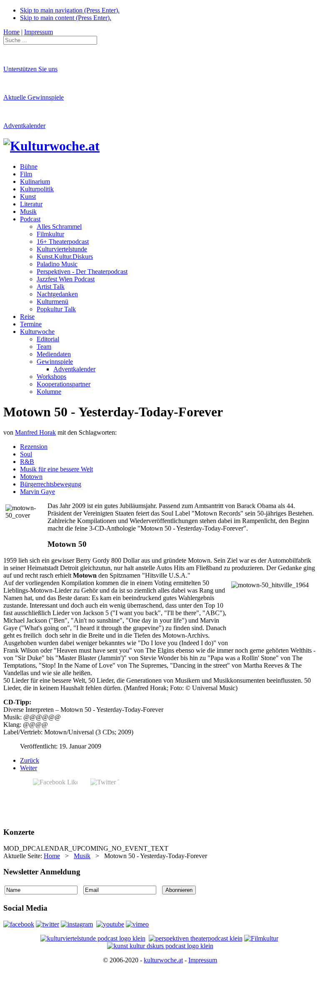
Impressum (202, 960)
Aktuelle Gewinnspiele (33, 97)
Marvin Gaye (37, 491)
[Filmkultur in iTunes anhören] (261, 938)
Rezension (34, 446)
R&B (27, 461)
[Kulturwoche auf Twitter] (47, 924)
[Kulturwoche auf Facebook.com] (18, 924)
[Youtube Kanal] (137, 924)
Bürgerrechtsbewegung (50, 484)
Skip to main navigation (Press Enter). (70, 10)
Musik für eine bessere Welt (56, 469)
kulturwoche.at (163, 960)
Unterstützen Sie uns (30, 69)
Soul (26, 454)
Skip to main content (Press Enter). (65, 17)
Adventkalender (24, 125)
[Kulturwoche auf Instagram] (77, 924)
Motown (31, 476)
